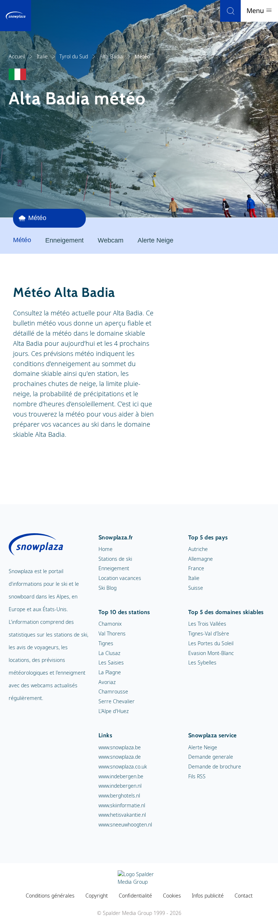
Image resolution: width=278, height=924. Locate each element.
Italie (42, 56)
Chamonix (110, 623)
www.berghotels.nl (119, 795)
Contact (244, 895)
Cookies (172, 895)
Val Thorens (112, 633)
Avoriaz (106, 682)
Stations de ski (115, 558)
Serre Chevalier (116, 701)
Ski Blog (107, 587)
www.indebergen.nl (120, 785)
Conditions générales (50, 895)
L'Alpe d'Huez (113, 711)
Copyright (96, 895)
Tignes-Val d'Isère (208, 633)
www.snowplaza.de (119, 756)
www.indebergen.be (120, 776)
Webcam (110, 240)
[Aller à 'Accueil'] (15, 15)
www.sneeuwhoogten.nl (125, 824)
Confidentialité (135, 895)
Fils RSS (197, 776)
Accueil (17, 56)
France (196, 568)
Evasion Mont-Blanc (211, 653)
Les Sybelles (202, 662)
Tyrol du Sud (73, 56)
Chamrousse (113, 691)
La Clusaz (109, 653)
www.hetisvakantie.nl (122, 814)
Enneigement (64, 240)
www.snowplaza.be (119, 747)
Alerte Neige (155, 240)
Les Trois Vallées (207, 623)
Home (105, 549)
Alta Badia (111, 56)
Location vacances (119, 578)
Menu (256, 10)
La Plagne (109, 672)
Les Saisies (111, 662)
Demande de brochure (214, 766)
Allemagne (200, 558)
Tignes (105, 643)
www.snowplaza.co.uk (122, 766)
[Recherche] (230, 11)
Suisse (195, 587)
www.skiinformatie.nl (121, 805)
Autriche (198, 549)
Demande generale (210, 756)
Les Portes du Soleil (210, 643)
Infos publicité (208, 895)
